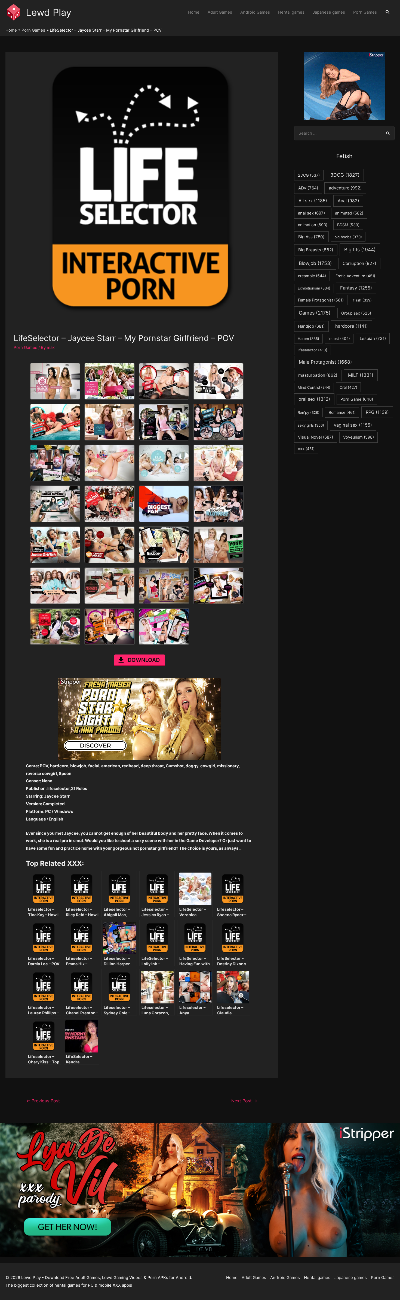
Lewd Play (48, 12)
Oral (348, 387)
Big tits (360, 249)
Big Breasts (315, 249)
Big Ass (311, 236)
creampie (312, 275)
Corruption (359, 263)
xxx (306, 449)
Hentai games (291, 12)
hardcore (351, 326)
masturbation (317, 375)
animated (349, 213)
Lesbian (373, 338)
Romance (342, 412)
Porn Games (365, 12)
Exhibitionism (314, 288)
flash (362, 300)
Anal (348, 200)
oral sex (314, 399)
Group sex (356, 313)
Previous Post (43, 1100)
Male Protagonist (325, 362)
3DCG (344, 175)
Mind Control (314, 387)
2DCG (309, 175)
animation (312, 224)
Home (193, 12)
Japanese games (329, 12)
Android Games (255, 12)
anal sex (311, 213)
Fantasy (356, 288)
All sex (313, 200)
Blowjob (315, 263)
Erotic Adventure (355, 276)
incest (339, 338)
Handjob (311, 326)
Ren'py (308, 412)
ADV (308, 188)
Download (144, 660)
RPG (377, 412)
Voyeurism (358, 437)
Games (315, 313)
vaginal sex (353, 425)
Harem (308, 338)
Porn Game (356, 399)
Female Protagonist (321, 300)
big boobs (348, 237)
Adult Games (220, 12)
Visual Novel (315, 437)
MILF (360, 375)
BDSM (348, 224)
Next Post (244, 1100)
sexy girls (311, 425)
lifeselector (312, 350)
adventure (345, 188)
